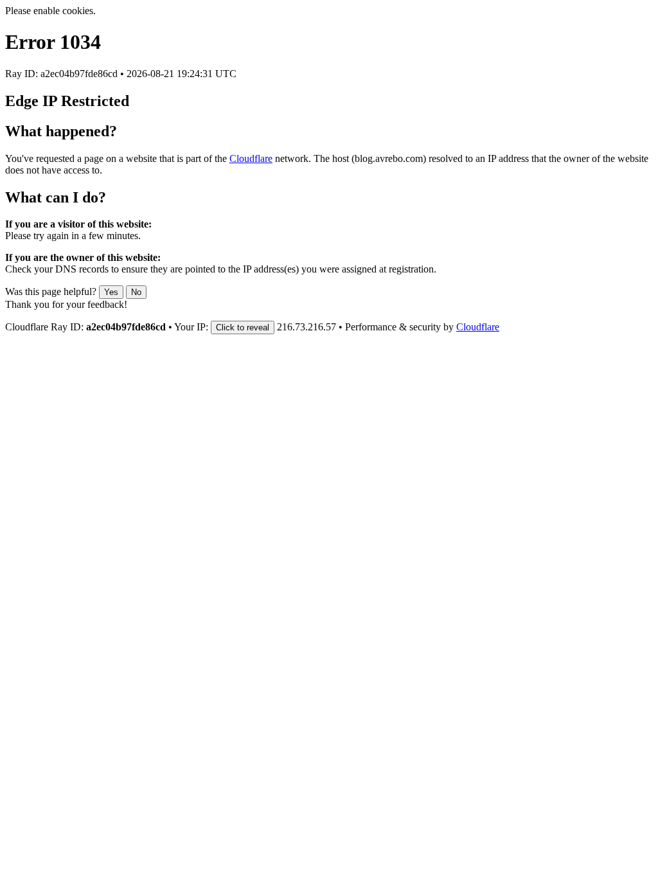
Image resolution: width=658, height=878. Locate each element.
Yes (111, 292)
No (136, 292)
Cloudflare (250, 158)
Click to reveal (242, 327)
